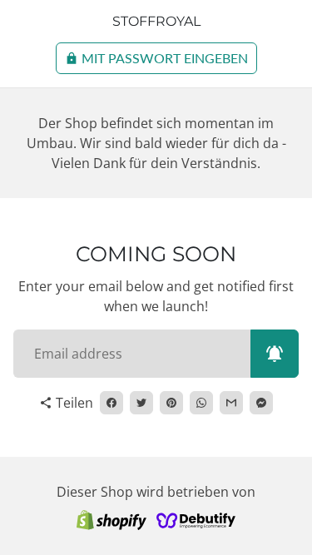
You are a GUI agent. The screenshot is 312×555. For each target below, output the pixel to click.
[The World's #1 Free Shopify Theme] (196, 519)
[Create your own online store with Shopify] (111, 519)
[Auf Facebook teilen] (111, 402)
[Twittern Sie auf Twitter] (141, 402)
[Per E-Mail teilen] (231, 402)
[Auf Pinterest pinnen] (171, 402)
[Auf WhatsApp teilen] (201, 402)
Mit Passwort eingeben (156, 58)
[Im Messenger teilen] (261, 402)
